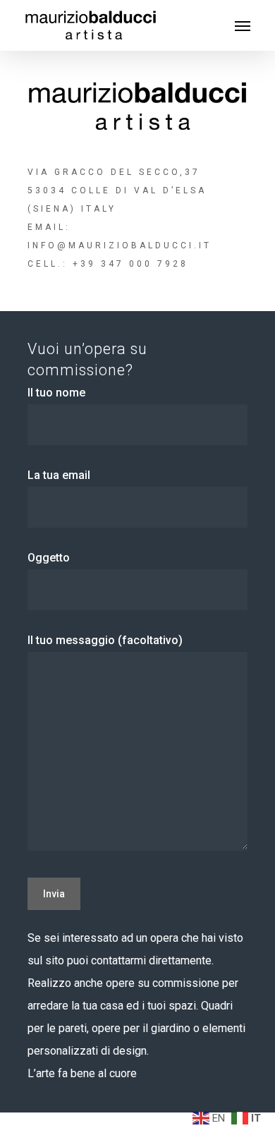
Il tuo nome (56, 392)
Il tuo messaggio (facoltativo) (105, 640)
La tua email (59, 475)
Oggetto (49, 557)
